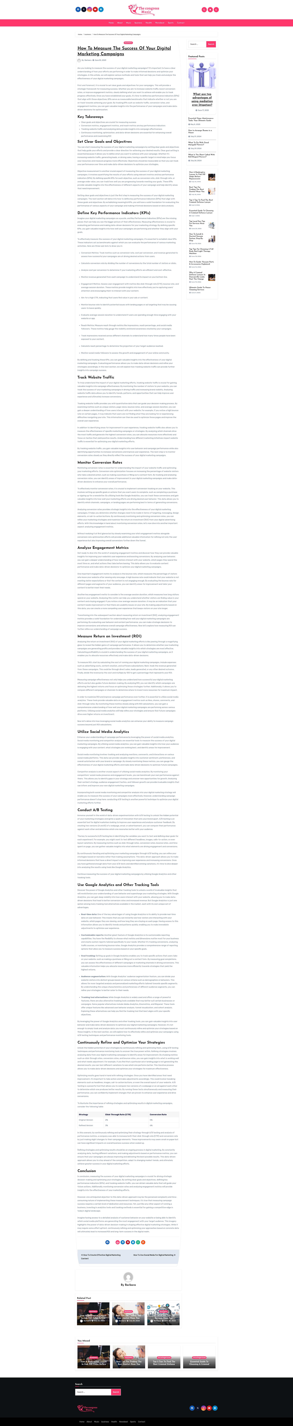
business (138, 23)
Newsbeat (159, 23)
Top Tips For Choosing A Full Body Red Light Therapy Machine (201, 251)
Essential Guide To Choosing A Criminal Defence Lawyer (199, 1364)
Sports (171, 23)
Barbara (88, 60)
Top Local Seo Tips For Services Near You (197, 223)
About (120, 23)
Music (128, 23)
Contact (180, 23)
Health (149, 23)
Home (111, 23)
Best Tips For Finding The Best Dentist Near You (196, 189)
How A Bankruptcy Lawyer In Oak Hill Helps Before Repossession (93, 1318)
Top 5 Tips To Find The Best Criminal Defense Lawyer (164, 1364)
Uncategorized (164, 1358)
